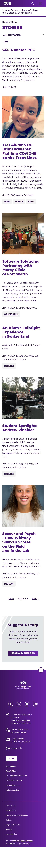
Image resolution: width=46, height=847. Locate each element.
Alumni (7, 201)
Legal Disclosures (13, 824)
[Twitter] (19, 704)
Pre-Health (19, 201)
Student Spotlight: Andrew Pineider (19, 428)
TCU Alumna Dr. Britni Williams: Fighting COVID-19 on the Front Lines (19, 151)
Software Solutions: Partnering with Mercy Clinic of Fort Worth (20, 267)
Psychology (9, 583)
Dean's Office (11, 771)
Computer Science (11, 314)
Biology (31, 201)
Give (11, 758)
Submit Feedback (13, 790)
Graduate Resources (14, 780)
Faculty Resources (13, 785)
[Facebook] (10, 704)
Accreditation (11, 834)
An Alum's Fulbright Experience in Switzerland (21, 332)
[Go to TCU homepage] (7, 3)
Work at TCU (11, 805)
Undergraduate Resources (16, 776)
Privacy (9, 829)
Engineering (9, 366)
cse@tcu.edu (16, 748)
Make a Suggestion (23, 653)
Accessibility (11, 810)
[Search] (33, 3)
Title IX (8, 820)
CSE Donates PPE (18, 50)
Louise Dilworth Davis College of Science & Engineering (20, 11)
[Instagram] (35, 704)
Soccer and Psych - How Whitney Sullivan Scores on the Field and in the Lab (19, 542)
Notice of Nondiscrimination (17, 815)
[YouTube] (27, 704)
